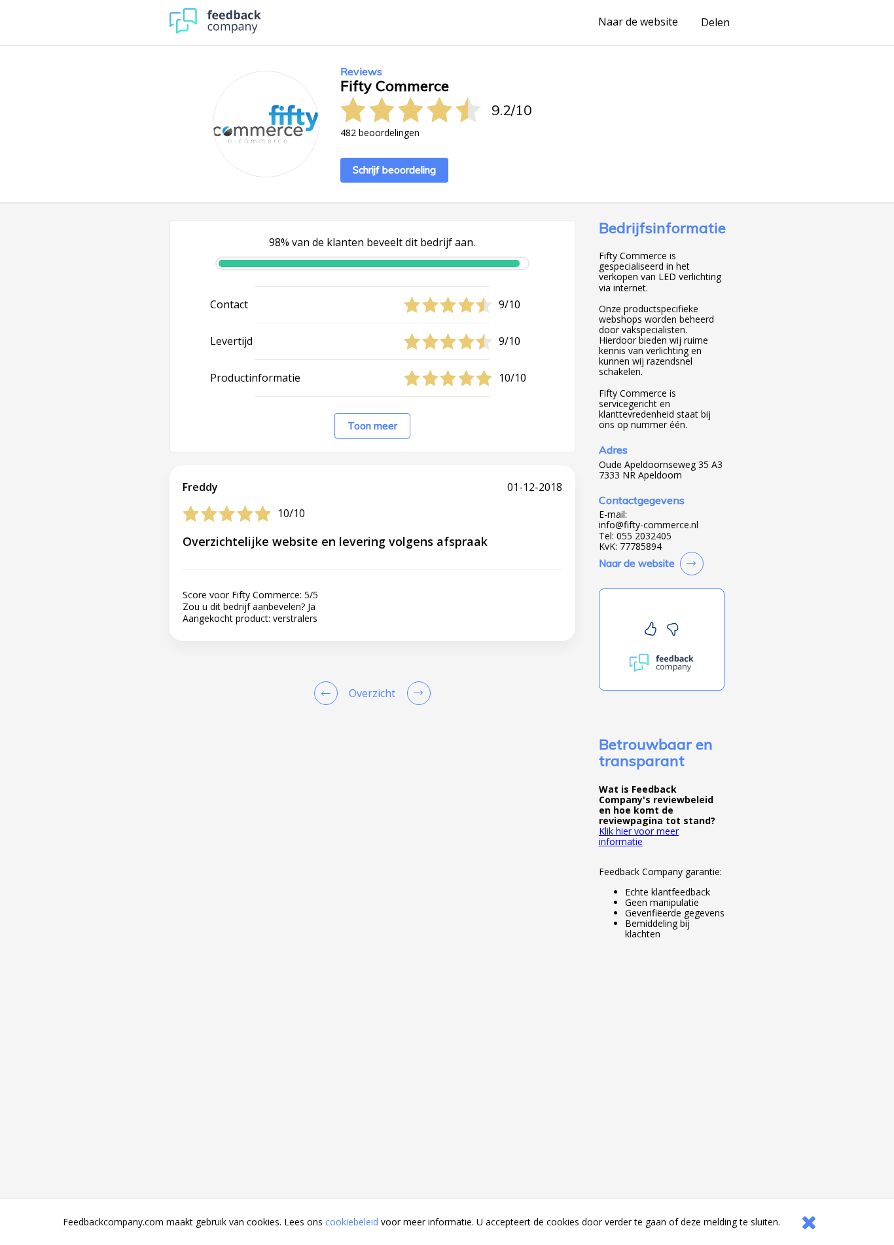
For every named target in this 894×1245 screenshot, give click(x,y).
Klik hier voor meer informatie (639, 836)
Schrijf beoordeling (394, 170)
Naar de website (638, 22)
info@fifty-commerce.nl (648, 525)
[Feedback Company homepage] (215, 30)
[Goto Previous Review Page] (328, 693)
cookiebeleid (351, 1222)
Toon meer (372, 426)
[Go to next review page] (416, 693)
